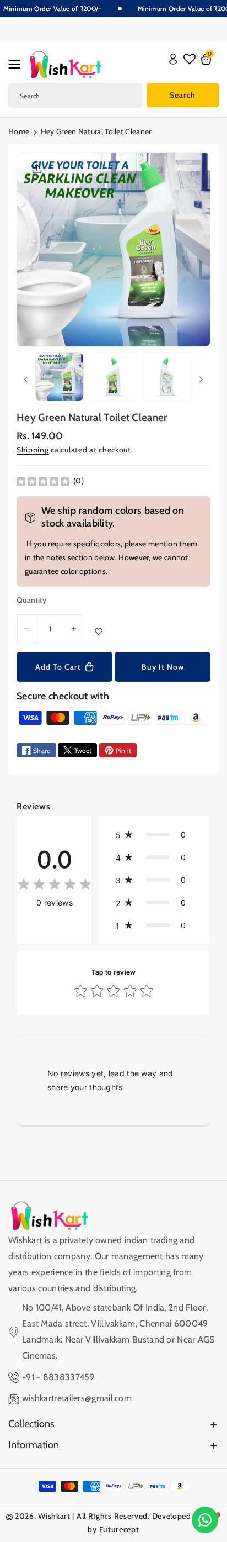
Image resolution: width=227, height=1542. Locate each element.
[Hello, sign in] (173, 59)
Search (183, 95)
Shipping (33, 450)
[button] (17, 64)
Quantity (31, 600)
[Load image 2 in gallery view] (113, 376)
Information (33, 1445)
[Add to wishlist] (99, 631)
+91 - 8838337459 (58, 1377)
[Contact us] (205, 1520)
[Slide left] (26, 379)
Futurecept (119, 1529)
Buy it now (163, 667)
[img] (43, 481)
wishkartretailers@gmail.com (77, 1398)
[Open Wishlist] (189, 59)
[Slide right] (201, 379)
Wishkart (54, 1516)
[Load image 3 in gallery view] (167, 376)
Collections (31, 1424)
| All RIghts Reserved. (110, 1516)
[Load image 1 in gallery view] (59, 376)
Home (18, 131)
